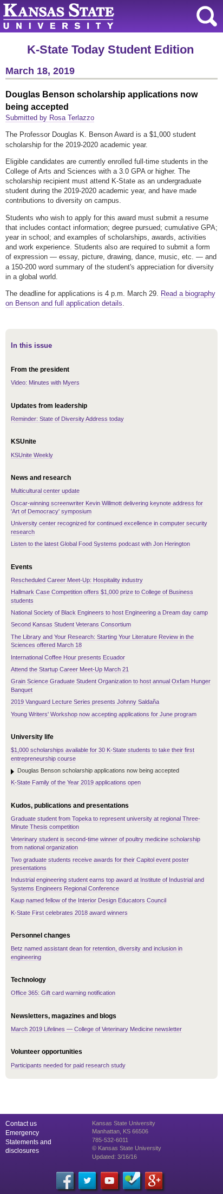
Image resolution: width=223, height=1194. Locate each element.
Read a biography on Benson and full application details (110, 298)
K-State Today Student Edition (110, 49)
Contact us (21, 1123)
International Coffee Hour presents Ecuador (68, 657)
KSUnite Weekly (32, 455)
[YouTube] (109, 1180)
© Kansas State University (126, 1148)
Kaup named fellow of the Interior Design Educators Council (88, 900)
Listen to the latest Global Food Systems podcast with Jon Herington (100, 543)
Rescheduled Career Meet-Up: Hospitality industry (77, 580)
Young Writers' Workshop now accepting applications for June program (103, 714)
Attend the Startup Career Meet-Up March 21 (70, 669)
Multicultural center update (45, 490)
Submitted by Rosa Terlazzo (49, 118)
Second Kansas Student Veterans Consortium (71, 624)
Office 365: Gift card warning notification (63, 992)
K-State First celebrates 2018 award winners (69, 912)
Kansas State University (99, 16)
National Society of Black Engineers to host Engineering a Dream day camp (109, 612)
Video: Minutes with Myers (45, 382)
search (207, 16)
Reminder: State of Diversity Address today (67, 418)
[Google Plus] (153, 1180)
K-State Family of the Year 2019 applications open (76, 782)
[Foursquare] (131, 1180)
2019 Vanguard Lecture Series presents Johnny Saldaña (85, 701)
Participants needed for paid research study (68, 1065)
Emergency (22, 1133)
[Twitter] (87, 1180)
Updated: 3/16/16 (114, 1156)
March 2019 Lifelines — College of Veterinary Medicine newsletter (96, 1029)
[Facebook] (65, 1180)
